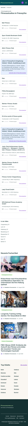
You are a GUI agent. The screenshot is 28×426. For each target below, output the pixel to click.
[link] (14, 26)
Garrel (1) (3, 236)
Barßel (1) (3, 241)
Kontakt (7, 416)
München (3, 373)
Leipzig (16, 379)
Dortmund (3, 382)
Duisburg (3, 392)
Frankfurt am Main (5, 376)
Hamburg (16, 369)
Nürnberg (16, 389)
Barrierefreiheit (20, 416)
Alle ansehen (23, 365)
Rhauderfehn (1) (5, 234)
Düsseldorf (4, 379)
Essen (15, 382)
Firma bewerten (22, 29)
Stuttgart (16, 376)
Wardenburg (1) (5, 231)
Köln (15, 373)
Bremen (3, 386)
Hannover (3, 389)
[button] (22, 2)
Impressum (21, 418)
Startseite (3, 7)
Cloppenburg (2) (5, 224)
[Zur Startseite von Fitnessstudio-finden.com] (7, 2)
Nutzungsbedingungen (10, 418)
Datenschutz (13, 416)
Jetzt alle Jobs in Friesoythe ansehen (17, 72)
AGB (17, 418)
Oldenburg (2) (4, 229)
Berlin (2, 369)
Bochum (16, 392)
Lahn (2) (3, 227)
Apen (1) (3, 239)
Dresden (16, 386)
